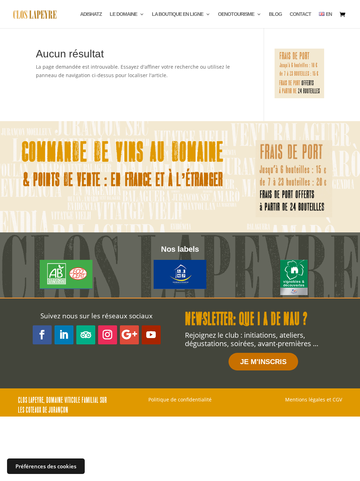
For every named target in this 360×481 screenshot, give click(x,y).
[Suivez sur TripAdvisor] (85, 334)
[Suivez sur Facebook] (42, 334)
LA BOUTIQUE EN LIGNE (177, 14)
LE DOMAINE (123, 14)
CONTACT (300, 14)
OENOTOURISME (236, 14)
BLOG (275, 14)
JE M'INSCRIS (263, 362)
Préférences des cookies (45, 466)
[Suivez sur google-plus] (129, 334)
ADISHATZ (91, 14)
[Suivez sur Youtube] (151, 334)
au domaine (187, 154)
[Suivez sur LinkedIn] (63, 334)
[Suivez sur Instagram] (107, 334)
